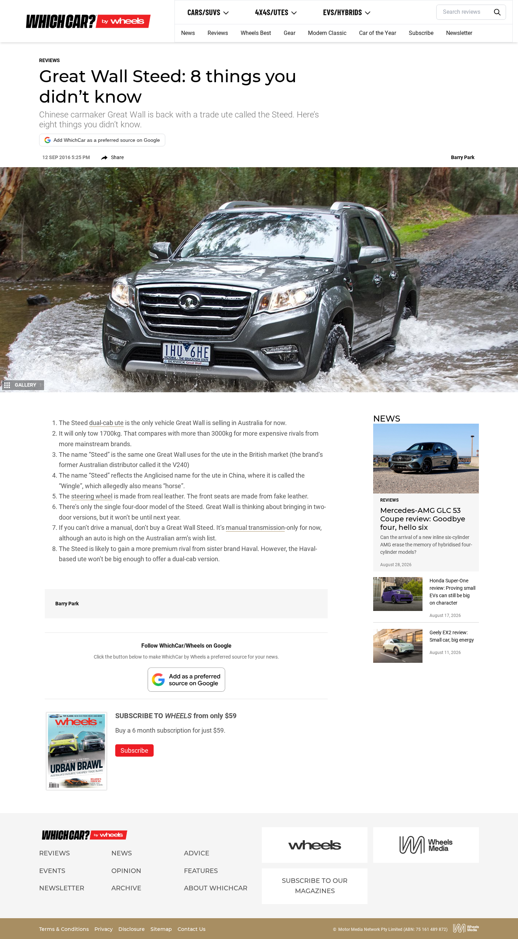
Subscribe (421, 33)
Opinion (126, 871)
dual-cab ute (106, 422)
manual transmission (255, 527)
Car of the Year (377, 33)
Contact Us (191, 929)
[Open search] (497, 12)
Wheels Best (256, 33)
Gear (289, 33)
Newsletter (459, 33)
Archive (126, 888)
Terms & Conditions (64, 929)
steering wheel (91, 496)
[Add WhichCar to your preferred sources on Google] (186, 679)
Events (52, 871)
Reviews (218, 33)
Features (201, 871)
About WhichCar (215, 888)
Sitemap (161, 929)
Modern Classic (327, 33)
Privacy (104, 929)
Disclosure (132, 929)
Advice (196, 853)
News (188, 33)
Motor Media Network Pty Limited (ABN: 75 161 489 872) (393, 929)
